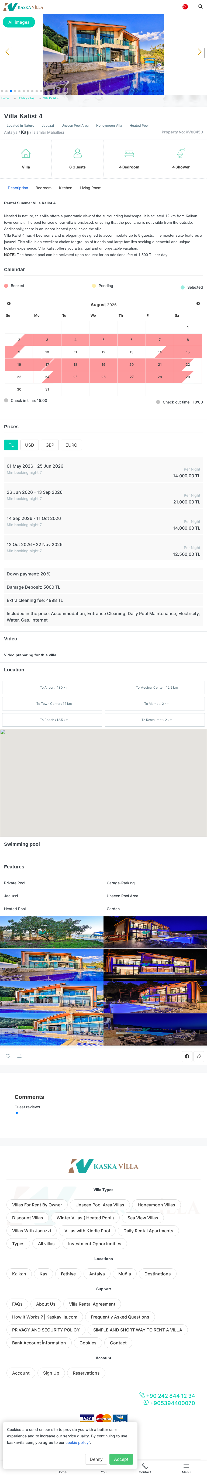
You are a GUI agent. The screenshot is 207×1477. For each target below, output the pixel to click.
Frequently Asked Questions (120, 1317)
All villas (46, 1243)
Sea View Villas (142, 1217)
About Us (46, 1304)
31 (47, 389)
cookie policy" (77, 1442)
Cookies (88, 1342)
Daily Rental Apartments (148, 1230)
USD (29, 445)
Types (18, 1243)
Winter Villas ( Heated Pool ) (85, 1217)
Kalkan (19, 1273)
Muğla (124, 1273)
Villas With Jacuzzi (31, 1230)
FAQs (17, 1304)
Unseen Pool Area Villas (99, 1204)
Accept (121, 1459)
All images (18, 22)
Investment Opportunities (94, 1243)
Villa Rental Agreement (92, 1304)
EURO (71, 445)
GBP (50, 445)
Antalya (97, 1273)
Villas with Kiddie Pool (87, 1230)
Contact (118, 1342)
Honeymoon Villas (156, 1204)
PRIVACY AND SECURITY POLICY (46, 1330)
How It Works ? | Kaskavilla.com (44, 1317)
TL (11, 445)
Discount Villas (27, 1217)
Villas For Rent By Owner (37, 1204)
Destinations (157, 1273)
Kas (43, 1273)
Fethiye (68, 1273)
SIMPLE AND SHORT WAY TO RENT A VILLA (137, 1330)
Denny (96, 1459)
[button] (2, 91)
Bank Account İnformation (39, 1342)
